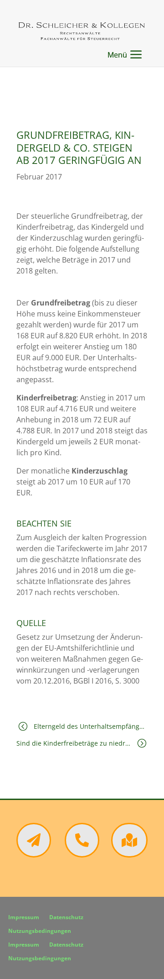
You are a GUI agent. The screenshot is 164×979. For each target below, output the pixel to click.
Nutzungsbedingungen (39, 931)
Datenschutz (66, 917)
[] (33, 855)
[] (82, 855)
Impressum (23, 917)
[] (129, 855)
